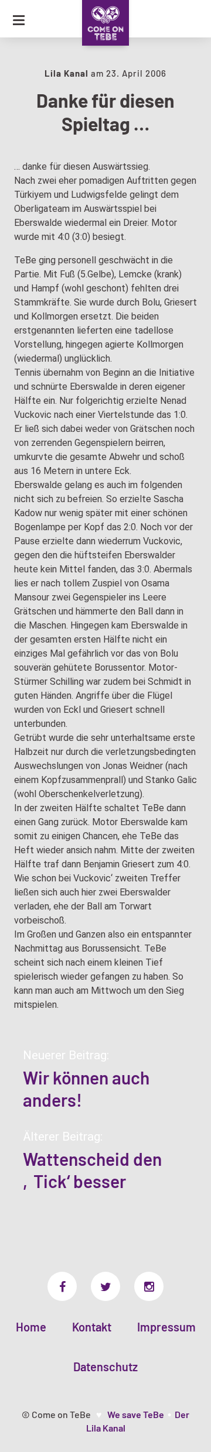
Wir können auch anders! (86, 1088)
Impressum (166, 1327)
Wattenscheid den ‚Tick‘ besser (92, 1170)
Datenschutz (105, 1367)
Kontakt (91, 1327)
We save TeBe (135, 1414)
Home (31, 1327)
